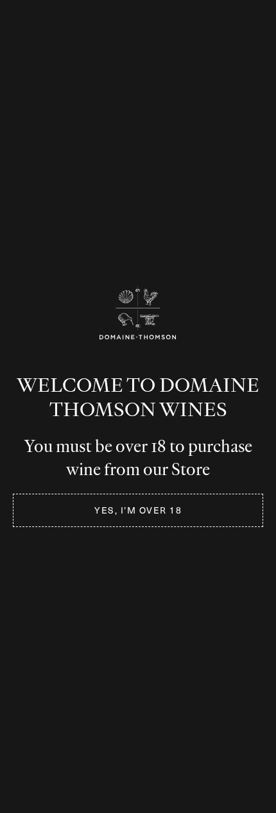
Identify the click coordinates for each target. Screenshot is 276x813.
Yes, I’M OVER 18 (138, 510)
